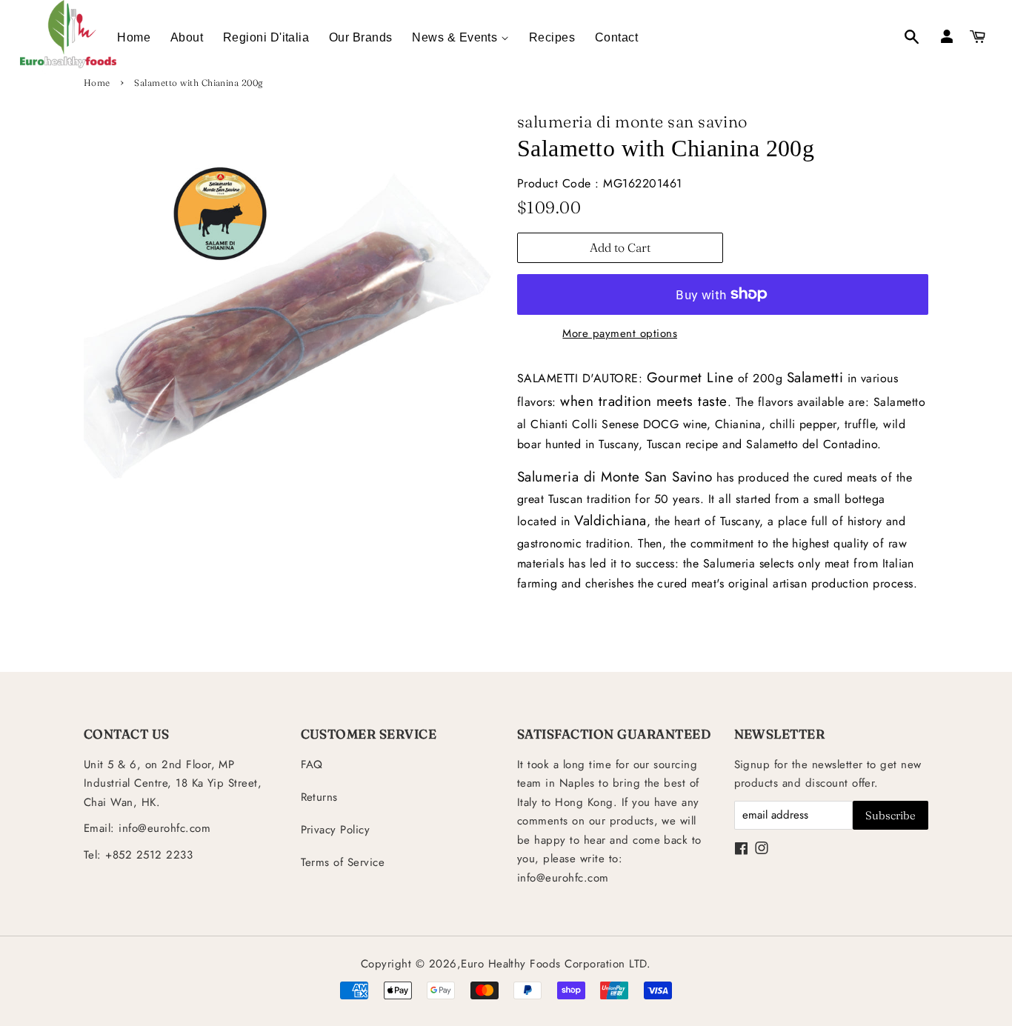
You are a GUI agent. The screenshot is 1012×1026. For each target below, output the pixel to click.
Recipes (552, 37)
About (186, 37)
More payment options (619, 333)
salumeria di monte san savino (632, 121)
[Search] (903, 38)
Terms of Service (343, 862)
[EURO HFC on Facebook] (741, 850)
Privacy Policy (335, 830)
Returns (319, 797)
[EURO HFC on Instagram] (761, 850)
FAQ (312, 764)
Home (133, 37)
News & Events (456, 37)
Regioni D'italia (266, 37)
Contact (616, 37)
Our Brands (361, 37)
